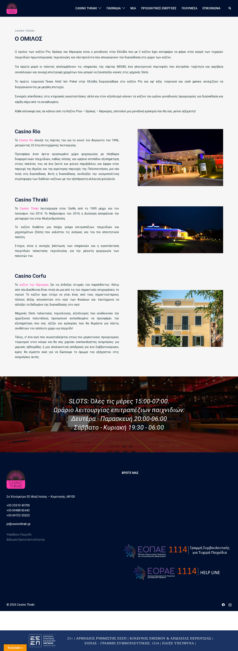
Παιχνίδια (114, 8)
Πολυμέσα (189, 8)
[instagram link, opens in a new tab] (230, 604)
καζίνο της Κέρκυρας (34, 284)
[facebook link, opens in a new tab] (223, 604)
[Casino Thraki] (12, 8)
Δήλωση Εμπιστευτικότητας (26, 539)
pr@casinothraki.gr (18, 524)
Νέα (133, 8)
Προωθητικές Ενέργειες (158, 8)
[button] (230, 8)
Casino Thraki (86, 8)
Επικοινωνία (211, 8)
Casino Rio (26, 140)
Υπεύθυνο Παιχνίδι (19, 534)
